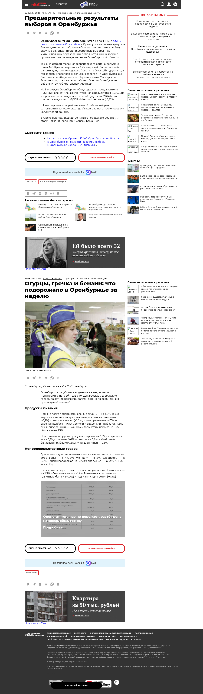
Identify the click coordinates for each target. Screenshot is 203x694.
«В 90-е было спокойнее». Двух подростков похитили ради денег (158, 308)
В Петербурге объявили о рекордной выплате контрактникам (158, 208)
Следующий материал (76, 685)
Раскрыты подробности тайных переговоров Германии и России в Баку (157, 199)
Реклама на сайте (108, 636)
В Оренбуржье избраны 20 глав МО (71, 144)
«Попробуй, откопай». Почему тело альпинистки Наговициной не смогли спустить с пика (158, 320)
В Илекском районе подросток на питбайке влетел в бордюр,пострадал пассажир (153, 74)
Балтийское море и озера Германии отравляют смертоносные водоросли (158, 177)
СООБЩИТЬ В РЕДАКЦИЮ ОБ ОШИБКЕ (123, 640)
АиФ (48, 370)
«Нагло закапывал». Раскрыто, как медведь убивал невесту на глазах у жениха (159, 97)
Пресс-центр (80, 633)
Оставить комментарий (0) (101, 548)
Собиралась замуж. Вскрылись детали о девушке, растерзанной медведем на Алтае (157, 107)
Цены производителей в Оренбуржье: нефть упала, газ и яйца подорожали (153, 49)
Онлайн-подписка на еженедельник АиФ (110, 633)
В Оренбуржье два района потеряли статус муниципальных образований (104, 207)
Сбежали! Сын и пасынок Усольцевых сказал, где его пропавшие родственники (159, 289)
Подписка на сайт (144, 633)
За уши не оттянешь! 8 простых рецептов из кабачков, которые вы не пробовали (159, 117)
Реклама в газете (129, 636)
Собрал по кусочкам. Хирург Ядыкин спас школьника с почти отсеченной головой (159, 149)
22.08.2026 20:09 (33, 278)
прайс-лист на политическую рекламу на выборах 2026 (75, 640)
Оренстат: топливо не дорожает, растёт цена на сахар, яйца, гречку (82, 519)
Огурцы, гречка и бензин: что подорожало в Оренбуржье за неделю (153, 24)
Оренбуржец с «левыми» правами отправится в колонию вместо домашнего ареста (153, 62)
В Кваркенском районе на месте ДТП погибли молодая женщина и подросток (153, 36)
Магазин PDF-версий (57, 636)
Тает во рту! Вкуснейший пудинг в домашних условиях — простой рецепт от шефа (158, 341)
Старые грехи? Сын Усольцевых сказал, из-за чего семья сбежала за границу (159, 128)
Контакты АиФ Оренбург (83, 636)
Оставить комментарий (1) (102, 157)
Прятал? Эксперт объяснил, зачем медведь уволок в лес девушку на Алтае (158, 138)
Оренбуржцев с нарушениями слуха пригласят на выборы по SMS (53, 227)
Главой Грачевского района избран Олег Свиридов (52, 215)
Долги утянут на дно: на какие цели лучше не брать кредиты (158, 166)
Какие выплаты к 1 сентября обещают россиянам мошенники (158, 187)
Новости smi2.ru (35, 269)
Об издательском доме (59, 633)
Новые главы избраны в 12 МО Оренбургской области (83, 138)
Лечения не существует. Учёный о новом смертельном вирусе (157, 298)
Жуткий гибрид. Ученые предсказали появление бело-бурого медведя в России (159, 330)
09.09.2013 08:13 (32, 13)
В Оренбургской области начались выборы (76, 141)
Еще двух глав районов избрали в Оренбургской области (55, 205)
